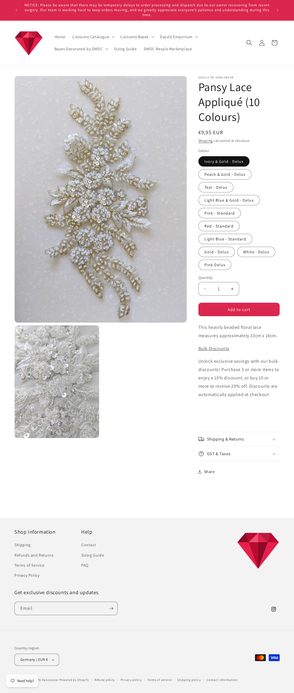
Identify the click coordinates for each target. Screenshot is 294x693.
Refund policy (104, 680)
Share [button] (209, 471)
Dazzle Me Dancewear (42, 680)
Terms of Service (29, 565)
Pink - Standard (219, 213)
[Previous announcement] (16, 10)
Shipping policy (189, 680)
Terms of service (159, 680)
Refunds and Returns (33, 555)
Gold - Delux (216, 251)
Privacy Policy (26, 575)
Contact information (221, 680)
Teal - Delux (215, 187)
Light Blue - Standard (225, 239)
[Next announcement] (277, 10)
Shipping (205, 140)
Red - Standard (219, 226)
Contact (88, 544)
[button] (93, 37)
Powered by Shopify (74, 680)
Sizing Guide (92, 555)
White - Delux (256, 251)
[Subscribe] (111, 608)
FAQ (84, 565)
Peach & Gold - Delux (224, 174)
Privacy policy (131, 680)
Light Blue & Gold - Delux (229, 200)
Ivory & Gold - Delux (223, 161)
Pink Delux (214, 264)
